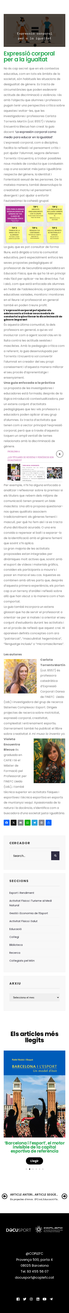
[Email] (21, 823)
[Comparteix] (49, 823)
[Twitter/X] (24, 1299)
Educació (15, 929)
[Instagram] (31, 1299)
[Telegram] (35, 823)
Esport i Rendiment (21, 893)
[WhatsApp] (28, 823)
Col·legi (14, 937)
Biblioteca (16, 945)
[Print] (42, 823)
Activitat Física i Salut (23, 921)
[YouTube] (44, 1299)
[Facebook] (7, 823)
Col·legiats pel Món (22, 961)
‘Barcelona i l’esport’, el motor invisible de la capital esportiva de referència (34, 1147)
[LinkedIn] (37, 1299)
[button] (26, 1169)
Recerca (14, 953)
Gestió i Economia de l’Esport (28, 913)
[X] (14, 823)
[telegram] (51, 1299)
